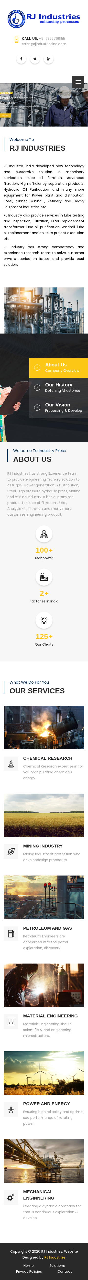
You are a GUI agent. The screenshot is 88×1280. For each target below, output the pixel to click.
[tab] (66, 368)
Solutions (57, 1265)
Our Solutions (20, 114)
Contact (64, 1271)
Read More (5, 114)
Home (28, 1265)
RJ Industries (55, 1257)
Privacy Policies (29, 1271)
